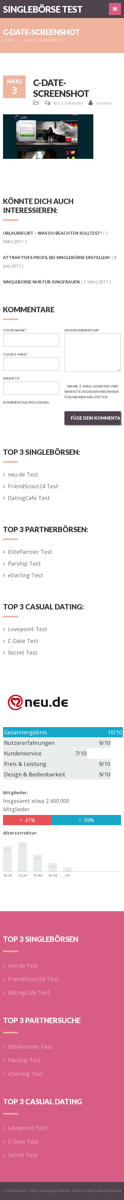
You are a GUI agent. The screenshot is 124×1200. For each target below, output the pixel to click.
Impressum (109, 1191)
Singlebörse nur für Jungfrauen (41, 281)
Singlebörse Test (42, 9)
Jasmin (104, 103)
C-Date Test (23, 640)
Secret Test (23, 652)
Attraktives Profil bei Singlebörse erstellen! (56, 257)
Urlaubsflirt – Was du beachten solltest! (52, 233)
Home (8, 40)
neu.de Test (23, 474)
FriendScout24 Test (33, 486)
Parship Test (24, 563)
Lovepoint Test (27, 629)
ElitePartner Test (30, 551)
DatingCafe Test (29, 497)
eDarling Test (25, 575)
